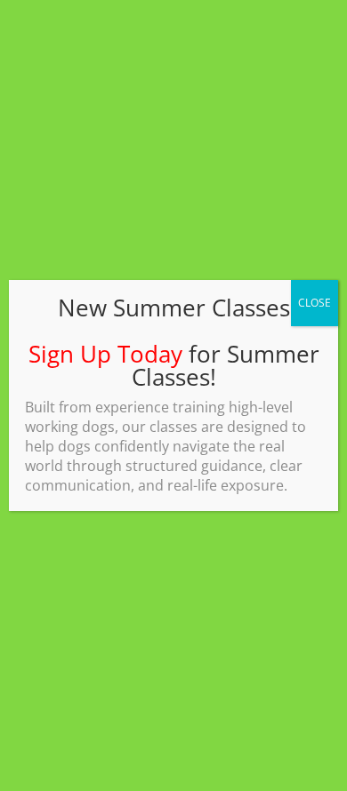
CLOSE (314, 302)
